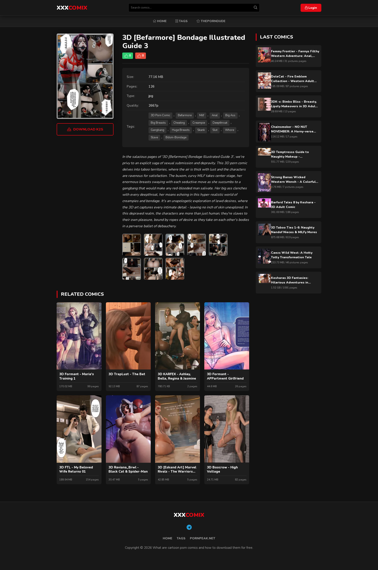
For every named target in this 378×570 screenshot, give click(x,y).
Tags (183, 21)
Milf (201, 115)
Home (161, 21)
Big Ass (230, 115)
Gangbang (157, 130)
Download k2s (88, 129)
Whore (229, 130)
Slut (214, 130)
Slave (154, 137)
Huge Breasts (181, 130)
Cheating (179, 123)
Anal (215, 115)
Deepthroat (220, 123)
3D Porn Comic (160, 115)
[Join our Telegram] (189, 527)
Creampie (198, 123)
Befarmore (185, 115)
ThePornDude (213, 21)
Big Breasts (158, 123)
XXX (72, 8)
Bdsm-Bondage (176, 137)
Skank (201, 130)
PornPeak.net (202, 538)
